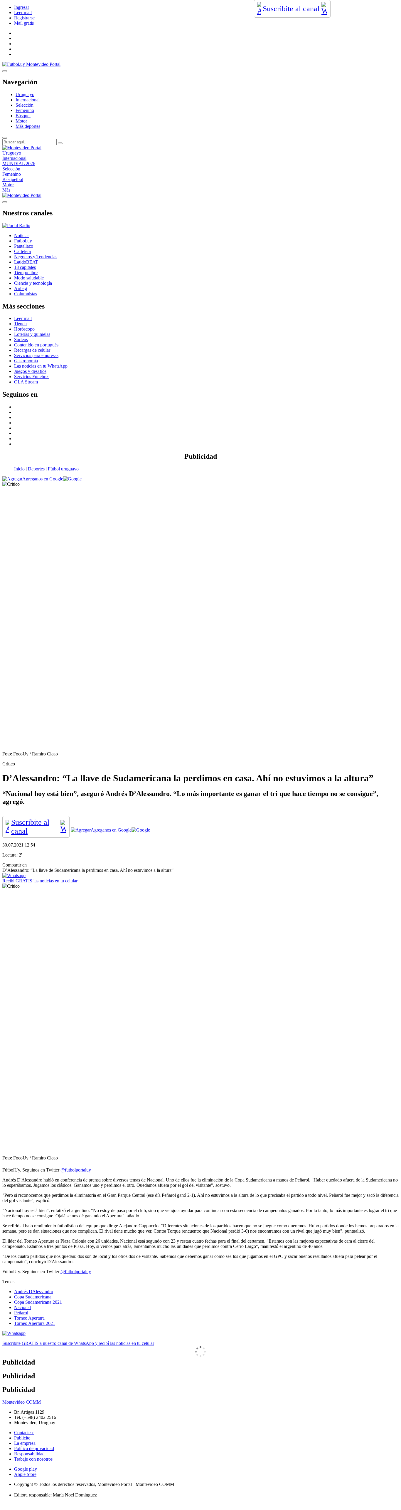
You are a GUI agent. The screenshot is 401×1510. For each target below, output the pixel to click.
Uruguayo (25, 94)
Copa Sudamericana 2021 (38, 1302)
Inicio (19, 468)
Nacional (22, 1307)
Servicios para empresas (36, 355)
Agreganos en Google (42, 478)
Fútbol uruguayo (63, 468)
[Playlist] (16, 225)
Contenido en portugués (36, 344)
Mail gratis (24, 23)
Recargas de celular (32, 350)
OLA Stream (26, 381)
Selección (24, 105)
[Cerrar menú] (4, 202)
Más (6, 189)
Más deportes (28, 126)
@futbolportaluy (75, 1169)
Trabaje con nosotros (33, 1459)
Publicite (22, 1437)
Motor (21, 120)
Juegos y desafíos (30, 371)
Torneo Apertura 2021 (34, 1323)
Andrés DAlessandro (33, 1291)
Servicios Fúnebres (31, 376)
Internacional (28, 99)
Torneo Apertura (29, 1317)
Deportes (36, 468)
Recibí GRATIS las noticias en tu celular (39, 880)
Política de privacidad (34, 1448)
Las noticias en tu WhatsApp (41, 365)
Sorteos (21, 339)
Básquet (23, 115)
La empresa (25, 1443)
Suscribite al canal (291, 8)
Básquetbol (12, 179)
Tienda (20, 323)
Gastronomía (26, 360)
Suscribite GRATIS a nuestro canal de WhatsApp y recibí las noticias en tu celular (78, 1343)
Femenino (25, 110)
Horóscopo (24, 328)
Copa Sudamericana (32, 1296)
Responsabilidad (29, 1453)
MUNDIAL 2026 (18, 163)
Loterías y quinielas (32, 334)
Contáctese (24, 1432)
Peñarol (21, 1312)
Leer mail (23, 12)
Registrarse (24, 17)
